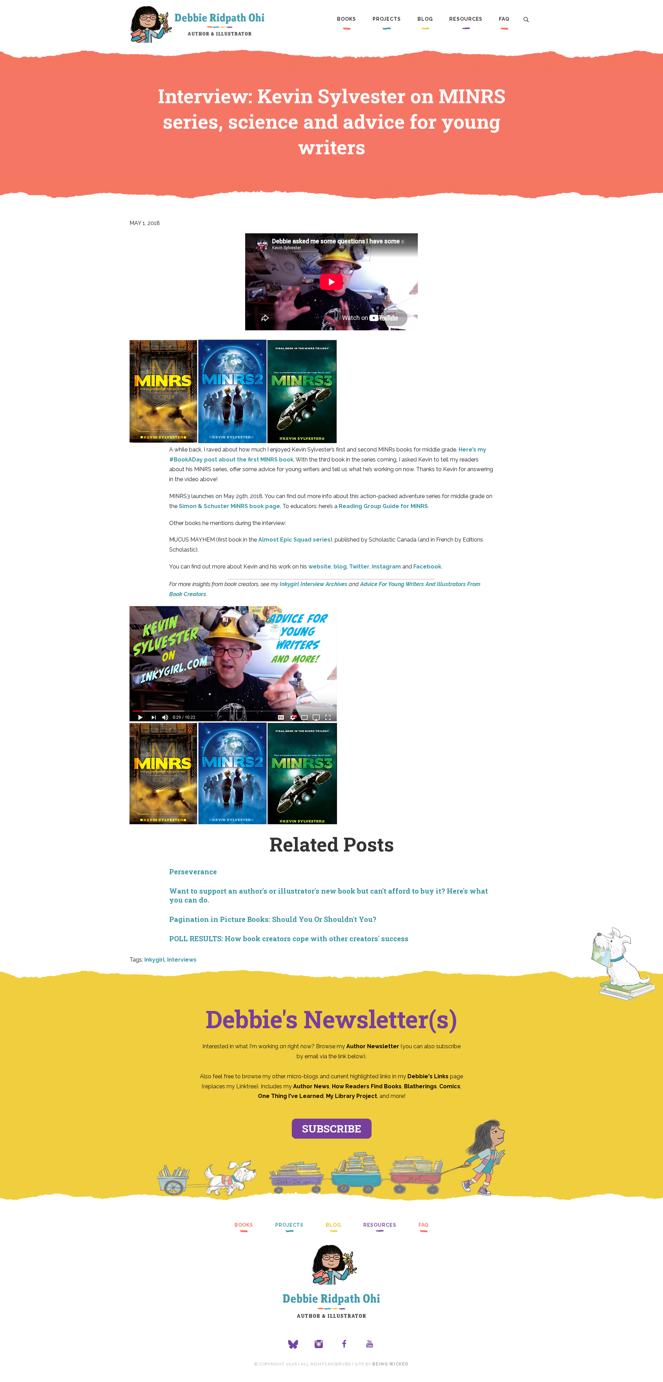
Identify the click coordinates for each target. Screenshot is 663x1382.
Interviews (181, 959)
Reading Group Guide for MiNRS (383, 506)
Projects (387, 19)
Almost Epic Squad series (294, 539)
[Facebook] (344, 1344)
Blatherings (420, 1086)
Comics (449, 1086)
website (319, 566)
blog (340, 566)
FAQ (504, 19)
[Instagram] (319, 1344)
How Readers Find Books (367, 1086)
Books (346, 19)
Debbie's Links (428, 1076)
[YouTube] (370, 1344)
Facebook (427, 566)
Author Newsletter (373, 1046)
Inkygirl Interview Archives (313, 584)
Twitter (359, 566)
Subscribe (331, 1128)
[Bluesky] (293, 1344)
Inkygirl (154, 959)
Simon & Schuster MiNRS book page (229, 506)
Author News (311, 1086)
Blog (425, 19)
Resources (465, 19)
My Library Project (351, 1096)
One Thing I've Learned (291, 1096)
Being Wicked (390, 1364)
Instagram (386, 566)
